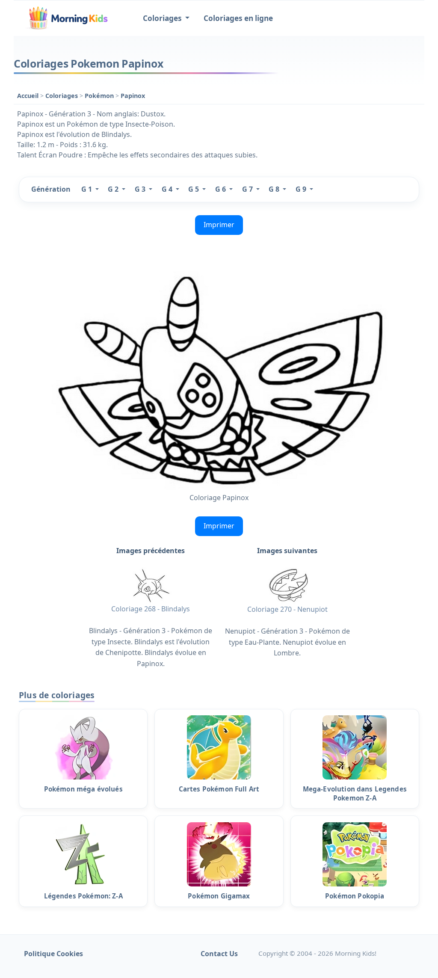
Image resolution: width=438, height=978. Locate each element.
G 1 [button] (87, 189)
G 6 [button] (221, 189)
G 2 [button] (114, 189)
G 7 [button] (248, 189)
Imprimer (219, 224)
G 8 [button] (275, 189)
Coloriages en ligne (238, 18)
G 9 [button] (302, 189)
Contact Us (219, 953)
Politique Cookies (53, 953)
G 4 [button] (168, 189)
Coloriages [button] (163, 18)
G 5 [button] (194, 189)
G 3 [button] (141, 189)
